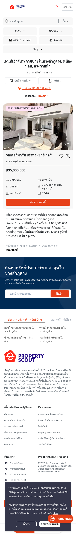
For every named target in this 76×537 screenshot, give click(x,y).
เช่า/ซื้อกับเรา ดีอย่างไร (14, 420)
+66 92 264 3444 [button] (18, 474)
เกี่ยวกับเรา (9, 414)
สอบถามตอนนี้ (38, 202)
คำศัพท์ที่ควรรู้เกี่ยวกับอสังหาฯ (52, 438)
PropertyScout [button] (16, 463)
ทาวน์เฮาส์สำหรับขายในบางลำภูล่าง (52, 329)
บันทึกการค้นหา (22, 80)
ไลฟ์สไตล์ (42, 426)
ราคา (18, 31)
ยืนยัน (59, 293)
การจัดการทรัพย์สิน (13, 438)
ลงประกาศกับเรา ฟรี (13, 426)
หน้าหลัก (11, 245)
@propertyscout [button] (17, 468)
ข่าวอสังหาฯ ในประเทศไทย (50, 414)
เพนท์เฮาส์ (12, 249)
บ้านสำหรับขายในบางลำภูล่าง (18, 339)
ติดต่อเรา (8, 444)
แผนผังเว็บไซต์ (45, 444)
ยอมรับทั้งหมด (50, 524)
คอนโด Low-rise (22, 40)
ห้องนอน (53, 31)
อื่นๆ (35, 49)
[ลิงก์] (55, 513)
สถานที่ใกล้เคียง (61, 319)
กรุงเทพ (33, 245)
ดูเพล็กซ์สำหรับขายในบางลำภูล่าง (51, 339)
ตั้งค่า (26, 524)
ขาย (22, 245)
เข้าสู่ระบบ (67, 7)
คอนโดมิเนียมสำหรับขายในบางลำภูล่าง (19, 329)
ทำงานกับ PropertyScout (15, 432)
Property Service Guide (49, 432)
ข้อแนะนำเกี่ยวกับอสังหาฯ (50, 420)
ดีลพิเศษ (58, 40)
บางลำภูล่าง (48, 245)
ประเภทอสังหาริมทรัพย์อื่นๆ (25, 319)
